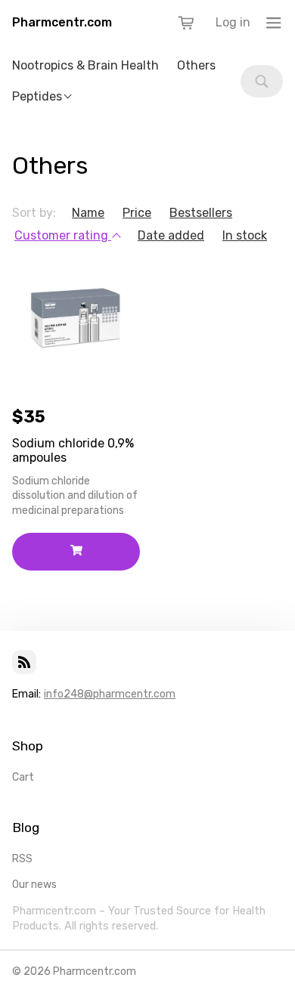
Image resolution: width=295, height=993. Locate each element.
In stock (244, 235)
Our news (34, 884)
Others (196, 65)
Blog (25, 827)
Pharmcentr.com (62, 22)
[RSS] (24, 662)
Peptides (37, 96)
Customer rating (62, 235)
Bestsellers (200, 213)
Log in (233, 22)
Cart (23, 777)
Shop (27, 746)
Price (137, 213)
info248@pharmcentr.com (109, 694)
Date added (171, 235)
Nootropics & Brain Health (85, 65)
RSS (22, 858)
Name (88, 213)
